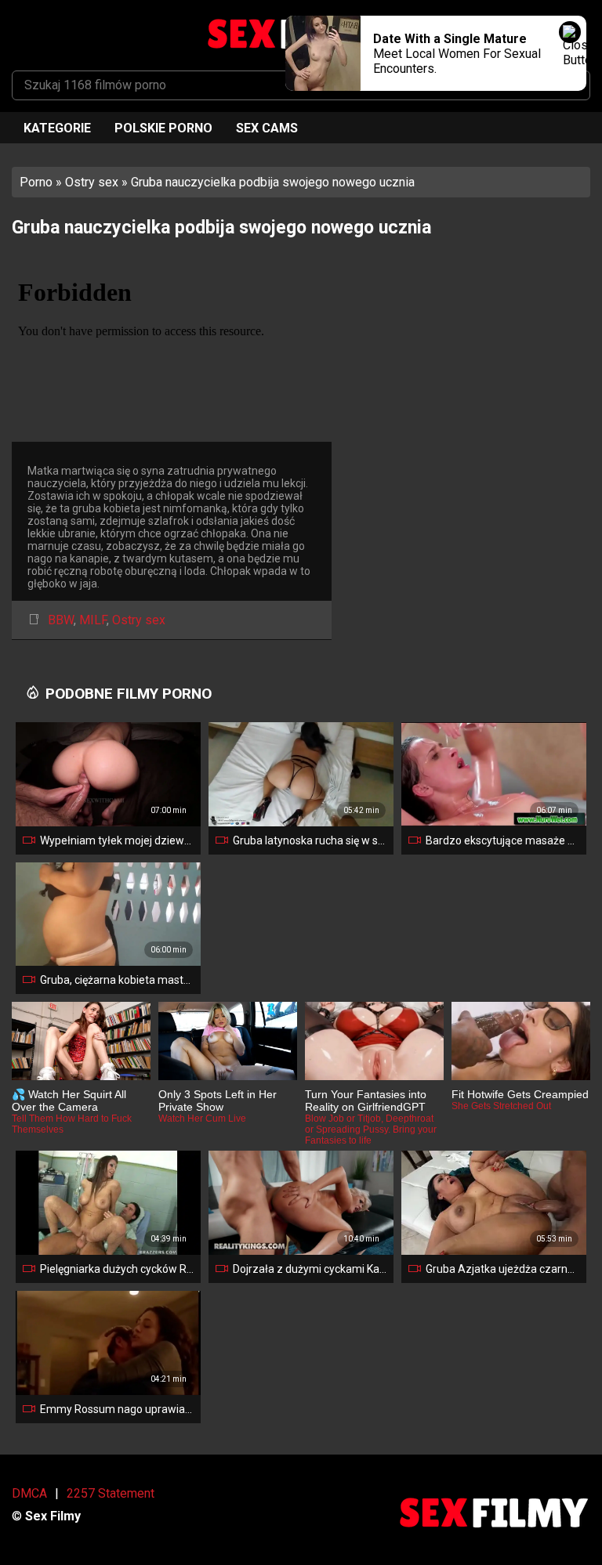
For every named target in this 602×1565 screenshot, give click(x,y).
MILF (93, 620)
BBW (61, 620)
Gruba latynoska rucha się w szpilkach (310, 840)
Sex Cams (267, 128)
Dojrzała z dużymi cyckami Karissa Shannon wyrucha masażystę (310, 1269)
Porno (36, 182)
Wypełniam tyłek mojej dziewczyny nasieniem (117, 840)
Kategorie (57, 128)
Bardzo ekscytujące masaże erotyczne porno (503, 840)
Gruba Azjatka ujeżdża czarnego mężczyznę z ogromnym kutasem (503, 1269)
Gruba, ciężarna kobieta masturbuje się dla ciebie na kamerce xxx (117, 980)
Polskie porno (163, 128)
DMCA (29, 1493)
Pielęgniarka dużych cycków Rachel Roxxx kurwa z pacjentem (117, 1269)
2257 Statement (110, 1493)
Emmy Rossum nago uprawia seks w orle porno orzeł (117, 1409)
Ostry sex (91, 182)
